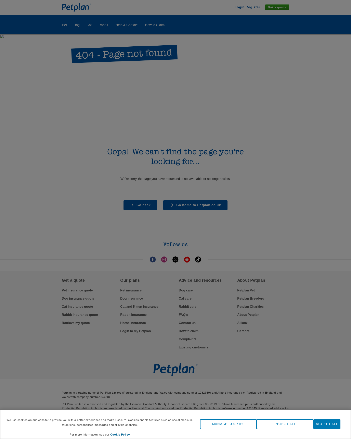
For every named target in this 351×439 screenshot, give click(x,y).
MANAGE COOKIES (228, 424)
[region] (175, 424)
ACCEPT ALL (327, 424)
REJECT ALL (285, 424)
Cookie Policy (120, 434)
